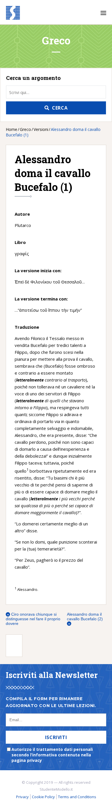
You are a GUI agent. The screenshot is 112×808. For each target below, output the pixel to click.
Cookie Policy (43, 796)
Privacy (22, 796)
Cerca (59, 108)
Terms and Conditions (77, 796)
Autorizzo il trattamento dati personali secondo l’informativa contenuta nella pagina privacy (52, 755)
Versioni (41, 129)
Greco (25, 129)
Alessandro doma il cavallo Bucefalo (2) (85, 619)
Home (11, 129)
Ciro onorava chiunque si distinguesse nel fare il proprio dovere (33, 619)
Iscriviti (56, 737)
